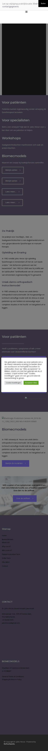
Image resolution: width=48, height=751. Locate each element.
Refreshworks (9, 744)
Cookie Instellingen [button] (13, 383)
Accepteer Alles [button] (31, 383)
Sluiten (43, 3)
